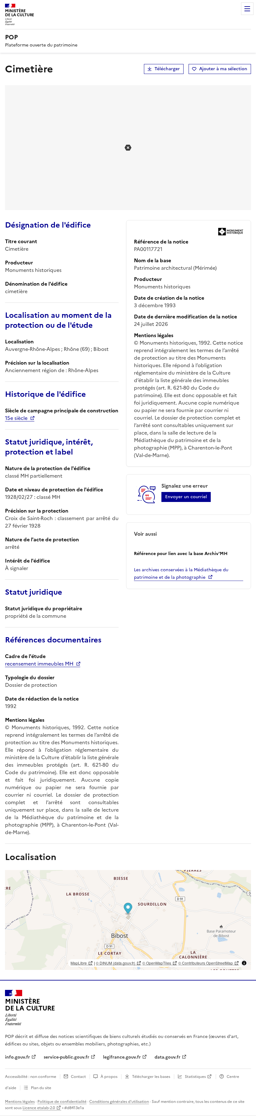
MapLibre (79, 963)
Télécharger (167, 69)
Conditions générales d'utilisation (119, 1101)
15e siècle (16, 418)
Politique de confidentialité (61, 1101)
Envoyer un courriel (186, 497)
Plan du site (41, 1088)
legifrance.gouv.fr (122, 1057)
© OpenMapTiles (156, 963)
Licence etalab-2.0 (38, 1108)
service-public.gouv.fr (66, 1057)
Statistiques (195, 1076)
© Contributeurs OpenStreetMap (205, 963)
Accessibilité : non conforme (30, 1076)
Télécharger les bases (151, 1076)
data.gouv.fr (167, 1057)
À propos (109, 1076)
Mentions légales (20, 1101)
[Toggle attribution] (244, 963)
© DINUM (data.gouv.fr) (115, 963)
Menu (247, 8)
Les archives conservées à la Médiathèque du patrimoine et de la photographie (181, 574)
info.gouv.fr (17, 1057)
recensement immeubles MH (39, 663)
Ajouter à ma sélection (223, 69)
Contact (78, 1076)
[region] (128, 920)
